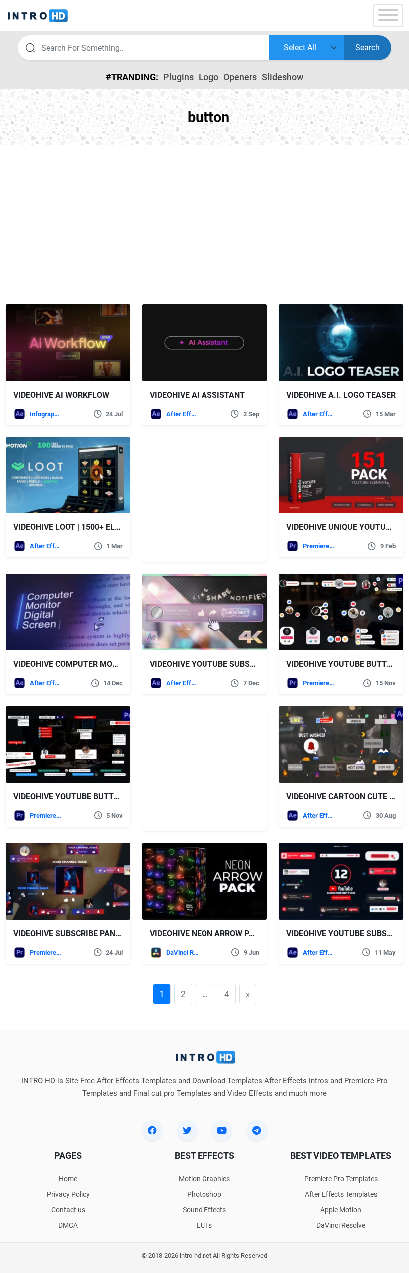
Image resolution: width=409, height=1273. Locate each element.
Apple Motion (340, 1210)
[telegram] (257, 1130)
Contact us (68, 1210)
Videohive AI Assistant (197, 395)
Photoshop (204, 1194)
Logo (208, 77)
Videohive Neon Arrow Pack (207, 933)
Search (367, 47)
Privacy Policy (68, 1194)
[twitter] (187, 1130)
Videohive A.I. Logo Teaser (341, 395)
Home (68, 1179)
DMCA (68, 1225)
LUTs (204, 1225)
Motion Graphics (204, 1179)
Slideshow (282, 77)
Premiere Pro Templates (319, 546)
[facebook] (152, 1130)
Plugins (178, 77)
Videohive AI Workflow (61, 395)
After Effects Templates (182, 414)
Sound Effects (204, 1210)
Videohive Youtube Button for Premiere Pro (106, 796)
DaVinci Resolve (182, 952)
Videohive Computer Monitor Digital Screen (106, 664)
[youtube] (222, 1130)
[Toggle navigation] (388, 15)
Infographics (46, 414)
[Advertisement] (204, 224)
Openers (240, 77)
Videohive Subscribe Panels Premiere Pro (100, 933)
